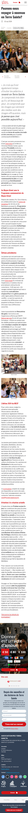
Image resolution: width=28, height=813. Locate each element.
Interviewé (8, 280)
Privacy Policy (14, 728)
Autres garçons (6, 318)
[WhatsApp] (24, 776)
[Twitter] (7, 776)
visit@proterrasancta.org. (10, 497)
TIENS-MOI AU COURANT (14, 810)
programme (7, 489)
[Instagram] (11, 776)
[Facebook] (3, 776)
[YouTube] (16, 776)
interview (8, 143)
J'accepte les (11, 728)
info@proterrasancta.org (12, 772)
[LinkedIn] (20, 776)
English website (5, 769)
